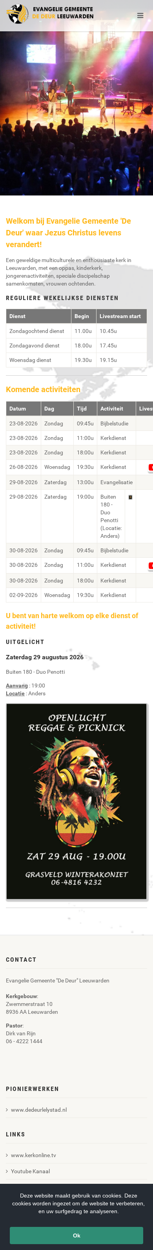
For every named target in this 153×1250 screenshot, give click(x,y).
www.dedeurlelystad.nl (39, 1110)
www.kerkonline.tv (33, 1155)
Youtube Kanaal (30, 1171)
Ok (76, 1235)
